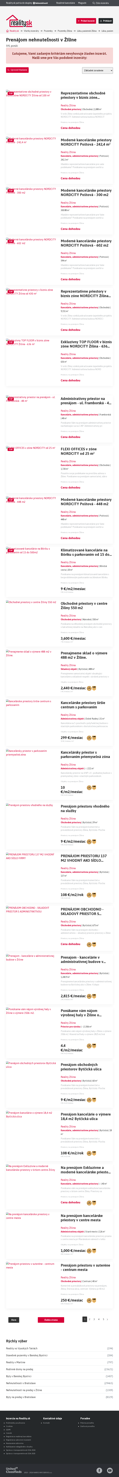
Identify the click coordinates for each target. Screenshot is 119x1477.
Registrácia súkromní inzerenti (18, 1440)
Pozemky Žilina (65, 31)
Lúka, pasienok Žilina (87, 31)
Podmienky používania (15, 1423)
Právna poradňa (87, 1423)
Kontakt (46, 1423)
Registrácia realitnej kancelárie (18, 1436)
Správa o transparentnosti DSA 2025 (20, 1453)
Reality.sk (14, 31)
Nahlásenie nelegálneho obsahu (19, 1447)
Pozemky (48, 31)
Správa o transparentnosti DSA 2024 (20, 1450)
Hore (13, 1320)
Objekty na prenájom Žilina (72, 682)
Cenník (9, 1433)
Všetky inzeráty (31, 31)
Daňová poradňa (87, 1426)
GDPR (8, 1430)
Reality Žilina (68, 105)
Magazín (82, 3)
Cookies (9, 1426)
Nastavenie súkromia (14, 1443)
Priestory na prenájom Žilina (72, 122)
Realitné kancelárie (65, 3)
